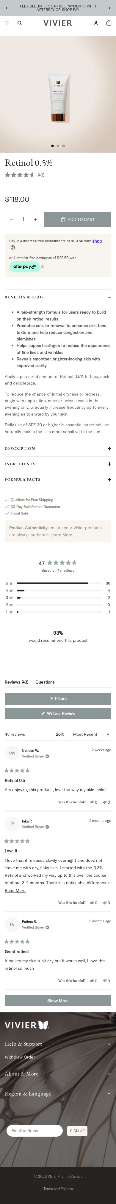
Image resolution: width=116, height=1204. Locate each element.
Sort (60, 734)
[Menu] (7, 23)
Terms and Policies (58, 1188)
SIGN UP (77, 1131)
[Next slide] (109, 8)
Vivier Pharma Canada (65, 1176)
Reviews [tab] (16, 683)
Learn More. (62, 534)
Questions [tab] (45, 683)
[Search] (19, 23)
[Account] (95, 23)
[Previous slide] (6, 8)
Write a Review (68, 714)
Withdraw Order (20, 1057)
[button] (24, 175)
